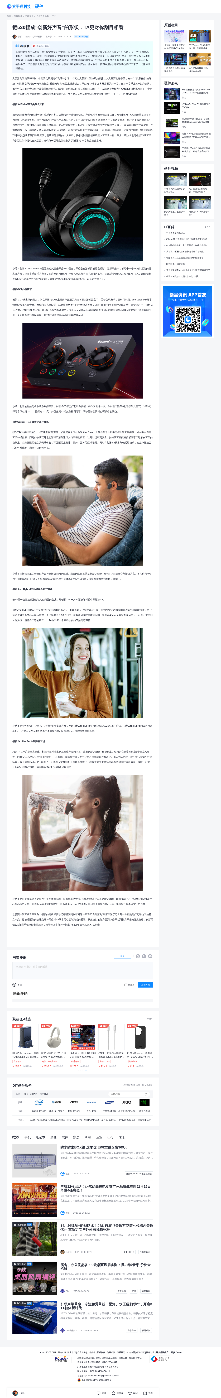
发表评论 (145, 985)
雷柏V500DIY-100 (127, 1120)
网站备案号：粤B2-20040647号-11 (93, 1371)
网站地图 (150, 1352)
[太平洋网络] (61, 1358)
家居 (134, 1291)
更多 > (207, 227)
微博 (144, 956)
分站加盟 (131, 1352)
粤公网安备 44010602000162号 (97, 1380)
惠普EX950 (144, 1111)
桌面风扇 (121, 1291)
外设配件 (18, 16)
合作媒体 (91, 1352)
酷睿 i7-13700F (39, 1111)
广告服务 (81, 1352)
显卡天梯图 (147, 1085)
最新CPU (34, 1094)
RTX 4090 (92, 1111)
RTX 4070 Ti (74, 1111)
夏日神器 (146, 1291)
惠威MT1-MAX (144, 1120)
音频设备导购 (42, 16)
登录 (122, 956)
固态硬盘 (44, 1094)
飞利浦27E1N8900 (56, 1120)
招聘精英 (140, 1352)
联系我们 (121, 1352)
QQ (138, 956)
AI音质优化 (145, 1252)
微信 (150, 956)
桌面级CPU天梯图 (131, 1085)
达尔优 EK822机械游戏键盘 (139, 1173)
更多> (149, 1019)
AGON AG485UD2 (38, 1120)
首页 (9, 16)
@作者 (131, 985)
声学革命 (132, 1330)
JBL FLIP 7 (129, 1252)
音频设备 (29, 16)
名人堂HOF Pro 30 (127, 1111)
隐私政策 (72, 1352)
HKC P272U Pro (74, 1120)
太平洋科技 (19, 6)
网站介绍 (62, 1352)
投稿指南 (101, 1352)
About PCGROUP (48, 1352)
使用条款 (111, 1352)
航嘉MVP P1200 (91, 1120)
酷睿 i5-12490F (56, 1111)
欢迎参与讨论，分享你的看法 (31, 966)
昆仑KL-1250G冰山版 (109, 1121)
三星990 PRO (109, 1111)
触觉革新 (146, 1330)
